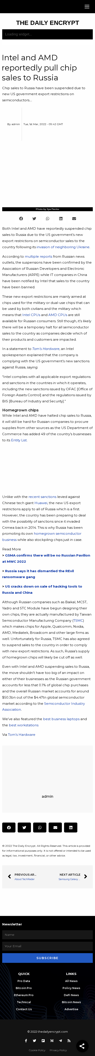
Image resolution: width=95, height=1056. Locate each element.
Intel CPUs (31, 315)
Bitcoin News (71, 1002)
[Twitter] (34, 1041)
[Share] (82, 1046)
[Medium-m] (52, 1041)
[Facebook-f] (26, 1041)
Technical (24, 1002)
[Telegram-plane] (60, 1041)
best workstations (23, 725)
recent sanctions (42, 497)
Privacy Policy (58, 1050)
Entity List (19, 440)
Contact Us (24, 1009)
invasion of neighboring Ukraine (63, 247)
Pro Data (23, 981)
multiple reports (38, 256)
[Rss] (69, 1041)
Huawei (40, 503)
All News (71, 981)
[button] (87, 6)
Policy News (71, 988)
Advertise (71, 1009)
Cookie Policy (37, 1050)
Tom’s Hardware (21, 734)
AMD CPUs (57, 315)
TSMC (78, 620)
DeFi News (71, 995)
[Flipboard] (43, 1041)
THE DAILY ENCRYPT (47, 22)
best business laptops (61, 719)
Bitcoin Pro (24, 988)
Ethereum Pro (24, 995)
